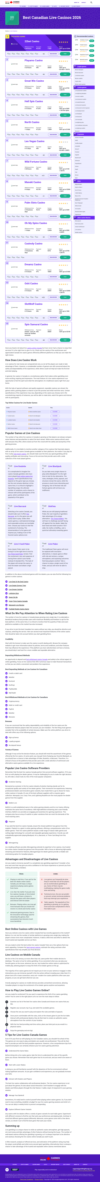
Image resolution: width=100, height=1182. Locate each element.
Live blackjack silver (80, 110)
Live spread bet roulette (80, 90)
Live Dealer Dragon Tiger (17, 585)
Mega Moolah (78, 184)
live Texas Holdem (57, 519)
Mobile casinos (78, 232)
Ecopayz (77, 152)
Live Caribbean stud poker (81, 125)
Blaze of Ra (78, 196)
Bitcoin (76, 175)
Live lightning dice (79, 122)
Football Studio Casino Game (19, 609)
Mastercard (78, 157)
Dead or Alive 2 (78, 187)
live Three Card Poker (15, 554)
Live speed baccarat (80, 102)
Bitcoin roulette (78, 78)
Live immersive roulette (80, 99)
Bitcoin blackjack (79, 69)
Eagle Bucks (78, 214)
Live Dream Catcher (16, 589)
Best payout (78, 221)
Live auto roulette (79, 96)
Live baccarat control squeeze (82, 108)
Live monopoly (78, 119)
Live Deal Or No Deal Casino (18, 582)
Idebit (76, 140)
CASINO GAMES (45, 6)
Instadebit (77, 146)
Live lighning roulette (80, 128)
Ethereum (77, 160)
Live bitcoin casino (79, 75)
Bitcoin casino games (80, 84)
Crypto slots (78, 81)
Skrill (76, 178)
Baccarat (77, 131)
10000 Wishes (78, 193)
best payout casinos (33, 947)
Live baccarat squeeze (80, 105)
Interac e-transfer (79, 137)
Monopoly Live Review (16, 605)
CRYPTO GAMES (34, 6)
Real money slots (79, 223)
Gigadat (77, 154)
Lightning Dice (14, 593)
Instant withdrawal (79, 226)
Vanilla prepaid (78, 143)
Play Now (55, 411)
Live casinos (78, 229)
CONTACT (83, 2)
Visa (76, 172)
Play (65, 53)
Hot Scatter (78, 208)
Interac (77, 166)
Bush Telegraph (79, 203)
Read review (53, 53)
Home (7, 31)
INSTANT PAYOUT (65, 6)
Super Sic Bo (13, 597)
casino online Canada (34, 348)
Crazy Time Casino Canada (18, 601)
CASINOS (23, 6)
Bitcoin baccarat (79, 72)
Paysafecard (78, 163)
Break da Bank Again (80, 211)
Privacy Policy (39, 1179)
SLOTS (55, 6)
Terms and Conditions (26, 1179)
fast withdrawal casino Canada (37, 659)
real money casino (20, 454)
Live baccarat (78, 116)
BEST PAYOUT (77, 6)
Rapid (76, 169)
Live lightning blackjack (80, 93)
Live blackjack (78, 113)
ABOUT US (76, 2)
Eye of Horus (78, 190)
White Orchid (78, 205)
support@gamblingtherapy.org (82, 1169)
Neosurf (77, 149)
